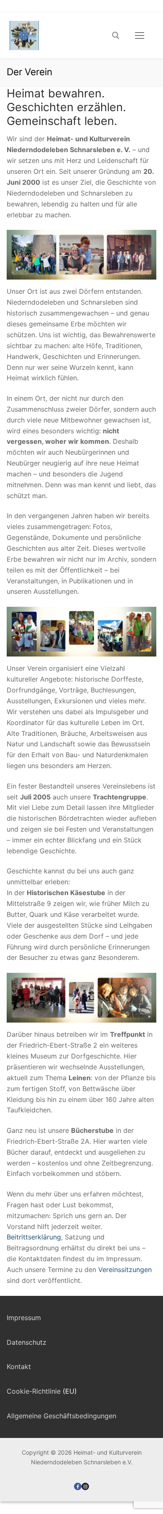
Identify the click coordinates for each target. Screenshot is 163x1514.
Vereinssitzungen (125, 1269)
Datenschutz (26, 1342)
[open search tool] (116, 35)
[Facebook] (78, 1486)
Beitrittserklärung (34, 1237)
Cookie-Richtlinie (34, 1391)
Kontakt (19, 1366)
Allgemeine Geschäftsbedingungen (61, 1416)
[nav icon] (139, 35)
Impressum (24, 1317)
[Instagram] (85, 1486)
